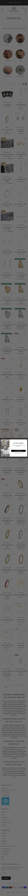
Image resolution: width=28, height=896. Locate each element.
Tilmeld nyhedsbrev (18, 450)
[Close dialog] (26, 440)
